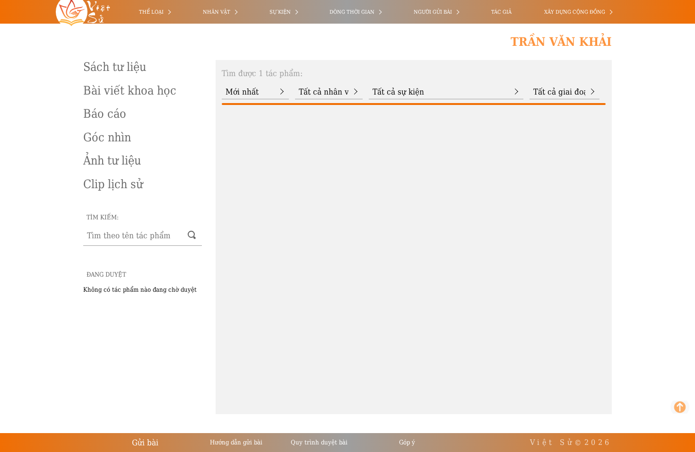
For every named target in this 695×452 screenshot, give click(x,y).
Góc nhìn (107, 137)
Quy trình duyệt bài (319, 442)
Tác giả (501, 12)
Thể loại (151, 12)
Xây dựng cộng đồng (574, 12)
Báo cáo (104, 114)
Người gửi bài (433, 12)
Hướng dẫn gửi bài (236, 442)
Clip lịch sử (113, 184)
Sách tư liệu (114, 67)
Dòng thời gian (352, 12)
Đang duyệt (106, 274)
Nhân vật (216, 12)
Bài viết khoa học (129, 90)
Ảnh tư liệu (112, 160)
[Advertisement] (48, 142)
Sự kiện (280, 12)
